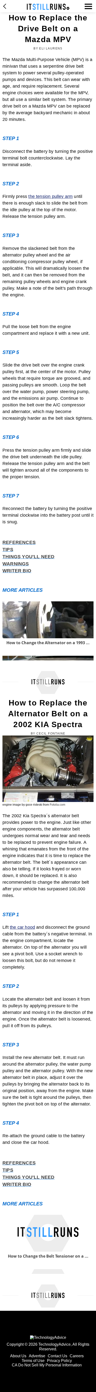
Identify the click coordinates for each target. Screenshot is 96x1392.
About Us (18, 1356)
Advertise (37, 1356)
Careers (77, 1356)
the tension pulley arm (50, 196)
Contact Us (57, 1356)
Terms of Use (33, 1361)
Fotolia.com (57, 804)
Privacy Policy (59, 1361)
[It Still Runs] (48, 7)
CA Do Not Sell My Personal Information (47, 1365)
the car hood (22, 927)
